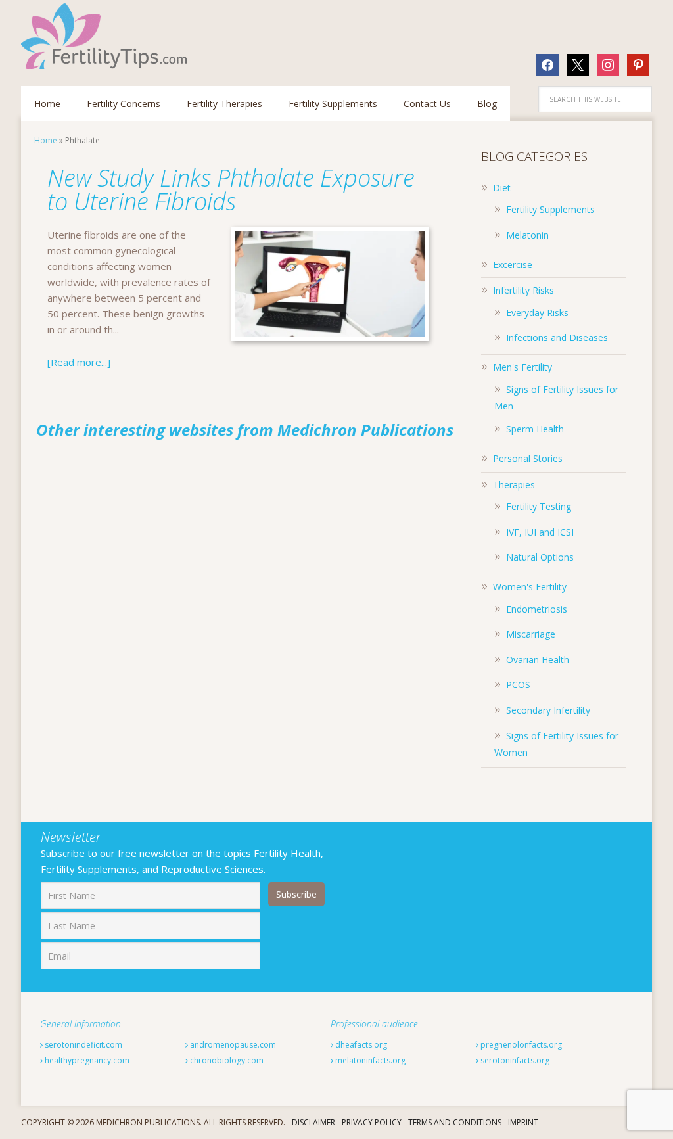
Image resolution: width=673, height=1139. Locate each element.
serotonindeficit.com (82, 1044)
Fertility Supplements (550, 209)
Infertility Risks (523, 290)
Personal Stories (528, 458)
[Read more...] (78, 362)
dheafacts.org (360, 1044)
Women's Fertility (530, 586)
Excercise (512, 264)
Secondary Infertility (548, 710)
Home (45, 140)
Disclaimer (313, 1122)
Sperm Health (535, 429)
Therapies (514, 484)
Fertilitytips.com (106, 36)
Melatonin (527, 235)
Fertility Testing (538, 506)
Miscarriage (530, 634)
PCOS (518, 684)
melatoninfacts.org (369, 1060)
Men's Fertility (522, 367)
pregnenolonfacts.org (520, 1044)
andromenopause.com (232, 1044)
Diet (502, 187)
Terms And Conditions (454, 1122)
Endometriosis (536, 609)
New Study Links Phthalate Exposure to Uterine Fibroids (231, 190)
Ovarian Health (537, 659)
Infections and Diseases (557, 337)
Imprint (523, 1122)
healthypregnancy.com (86, 1060)
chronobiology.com (226, 1060)
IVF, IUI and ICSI (540, 532)
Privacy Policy (372, 1122)
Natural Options (540, 557)
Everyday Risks (537, 312)
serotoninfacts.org (513, 1060)
